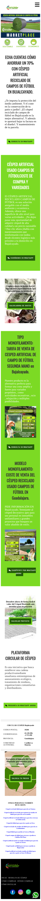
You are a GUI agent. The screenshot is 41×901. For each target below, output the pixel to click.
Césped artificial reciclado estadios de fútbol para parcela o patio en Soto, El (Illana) (20, 852)
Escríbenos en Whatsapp (21, 258)
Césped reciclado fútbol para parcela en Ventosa (20, 809)
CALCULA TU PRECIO (20, 778)
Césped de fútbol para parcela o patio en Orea (20, 823)
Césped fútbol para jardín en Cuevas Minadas (21, 832)
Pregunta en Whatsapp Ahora (22, 705)
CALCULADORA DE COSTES (20, 306)
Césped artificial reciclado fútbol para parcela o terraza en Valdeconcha (20, 818)
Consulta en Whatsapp (22, 141)
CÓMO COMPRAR (9, 881)
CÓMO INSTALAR (9, 884)
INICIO (4, 878)
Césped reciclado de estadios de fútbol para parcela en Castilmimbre (20, 827)
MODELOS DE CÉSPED (17, 878)
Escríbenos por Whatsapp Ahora (23, 571)
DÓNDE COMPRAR (25, 881)
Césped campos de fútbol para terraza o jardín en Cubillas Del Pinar (20, 836)
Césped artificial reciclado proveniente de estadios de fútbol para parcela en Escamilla (20, 813)
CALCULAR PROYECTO (20, 621)
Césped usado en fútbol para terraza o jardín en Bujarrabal (20, 846)
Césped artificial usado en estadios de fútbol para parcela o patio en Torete (20, 841)
